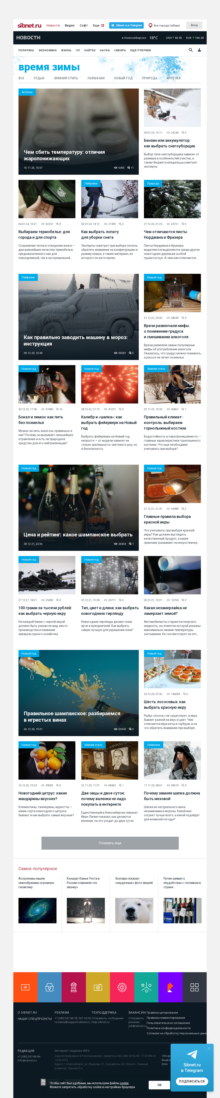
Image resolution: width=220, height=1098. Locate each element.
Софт (84, 25)
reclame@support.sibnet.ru (72, 1022)
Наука (105, 50)
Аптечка (173, 78)
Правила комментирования (166, 1018)
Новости (53, 25)
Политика (26, 50)
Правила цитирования (162, 1012)
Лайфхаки (96, 78)
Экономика (48, 50)
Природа (149, 78)
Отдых (39, 78)
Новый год (123, 78)
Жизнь (66, 50)
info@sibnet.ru (27, 1060)
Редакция (26, 1051)
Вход (194, 25)
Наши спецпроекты (35, 1019)
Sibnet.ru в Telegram (129, 25)
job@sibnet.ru (137, 1026)
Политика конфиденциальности (169, 1028)
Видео (70, 25)
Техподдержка (104, 1012)
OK (159, 1085)
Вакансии (137, 1012)
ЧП (78, 50)
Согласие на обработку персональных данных (179, 1033)
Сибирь (120, 50)
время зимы (49, 67)
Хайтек (90, 50)
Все (21, 78)
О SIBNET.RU (27, 1012)
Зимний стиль (66, 78)
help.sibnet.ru (101, 1022)
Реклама (62, 1012)
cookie (124, 1083)
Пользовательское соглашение (168, 1023)
